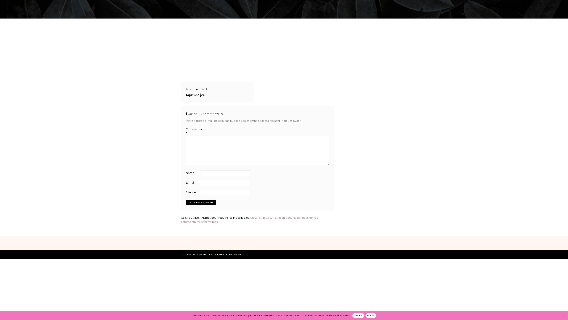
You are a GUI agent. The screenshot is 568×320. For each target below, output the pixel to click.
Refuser (371, 315)
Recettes (160, 3)
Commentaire (192, 131)
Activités (177, 3)
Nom (190, 173)
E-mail (191, 182)
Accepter (358, 315)
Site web (191, 192)
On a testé (195, 3)
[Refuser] (564, 315)
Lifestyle (391, 3)
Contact (408, 3)
